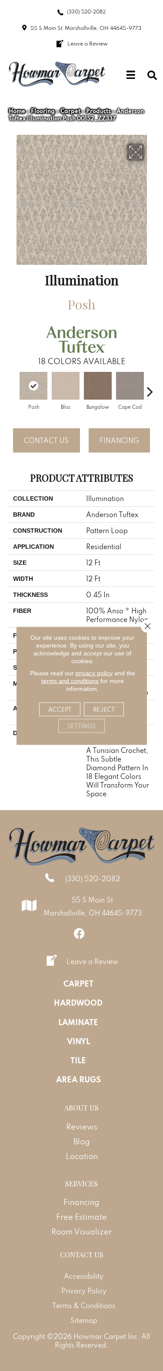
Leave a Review (92, 961)
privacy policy (94, 672)
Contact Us (46, 440)
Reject (104, 709)
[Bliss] (66, 386)
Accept (59, 709)
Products (98, 111)
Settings (81, 725)
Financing (119, 440)
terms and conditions (70, 680)
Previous (13, 387)
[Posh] (33, 386)
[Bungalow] (98, 386)
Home (17, 111)
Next (149, 387)
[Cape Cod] (130, 386)
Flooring (43, 111)
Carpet (70, 111)
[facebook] (79, 933)
